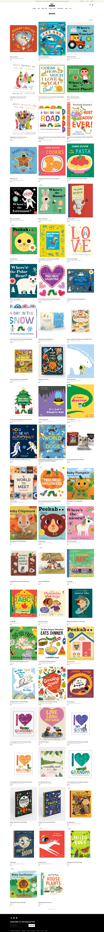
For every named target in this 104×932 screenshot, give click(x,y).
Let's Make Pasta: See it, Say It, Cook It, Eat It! (77, 178)
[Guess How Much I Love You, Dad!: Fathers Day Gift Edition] (51, 79)
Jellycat (11, 582)
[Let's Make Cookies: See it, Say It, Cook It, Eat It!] (51, 160)
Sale (70, 8)
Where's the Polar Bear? (15, 299)
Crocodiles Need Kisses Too (44, 782)
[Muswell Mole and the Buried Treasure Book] (23, 563)
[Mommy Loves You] (23, 39)
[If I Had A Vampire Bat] (51, 401)
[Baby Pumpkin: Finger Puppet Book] (80, 483)
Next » (55, 909)
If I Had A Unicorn (42, 862)
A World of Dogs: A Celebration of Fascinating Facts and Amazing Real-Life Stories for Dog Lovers (50, 460)
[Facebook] (14, 918)
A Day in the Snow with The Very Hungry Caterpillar (21, 339)
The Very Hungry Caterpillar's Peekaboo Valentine (49, 299)
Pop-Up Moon (13, 862)
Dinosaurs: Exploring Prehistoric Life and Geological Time (79, 339)
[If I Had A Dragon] (80, 683)
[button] (90, 4)
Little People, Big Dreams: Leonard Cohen (76, 621)
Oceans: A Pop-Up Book (43, 57)
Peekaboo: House (71, 661)
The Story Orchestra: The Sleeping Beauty (76, 299)
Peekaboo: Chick (13, 259)
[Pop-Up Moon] (23, 844)
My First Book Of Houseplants (44, 902)
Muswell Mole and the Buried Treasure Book (19, 581)
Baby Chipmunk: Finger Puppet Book (18, 541)
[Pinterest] (16, 918)
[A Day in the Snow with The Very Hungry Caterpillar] (23, 321)
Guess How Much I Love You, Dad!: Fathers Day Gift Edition (51, 97)
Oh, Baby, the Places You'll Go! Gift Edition (19, 701)
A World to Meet (13, 501)
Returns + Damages (31, 930)
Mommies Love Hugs (43, 621)
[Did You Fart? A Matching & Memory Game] (23, 643)
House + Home (52, 8)
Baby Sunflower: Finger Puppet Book (18, 902)
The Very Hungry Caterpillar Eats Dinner (47, 661)
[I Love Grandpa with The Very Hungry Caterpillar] (80, 764)
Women (34, 8)
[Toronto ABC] (80, 563)
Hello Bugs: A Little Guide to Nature (74, 862)
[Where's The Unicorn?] (80, 523)
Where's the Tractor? (71, 57)
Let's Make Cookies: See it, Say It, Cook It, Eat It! (48, 178)
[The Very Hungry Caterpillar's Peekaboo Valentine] (51, 281)
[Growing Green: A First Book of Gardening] (51, 683)
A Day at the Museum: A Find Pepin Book (19, 379)
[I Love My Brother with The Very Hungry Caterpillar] (23, 764)
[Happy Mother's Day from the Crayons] (23, 119)
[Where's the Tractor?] (80, 39)
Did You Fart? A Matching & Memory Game (19, 661)
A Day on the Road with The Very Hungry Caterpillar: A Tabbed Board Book (51, 137)
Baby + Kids (44, 8)
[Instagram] (11, 918)
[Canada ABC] (23, 603)
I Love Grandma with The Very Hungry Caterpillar (20, 742)
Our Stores (82, 1)
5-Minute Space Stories (43, 379)
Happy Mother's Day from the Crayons (18, 137)
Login (87, 1)
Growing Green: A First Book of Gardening (47, 701)
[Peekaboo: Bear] (51, 523)
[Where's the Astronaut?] (23, 200)
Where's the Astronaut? (15, 218)
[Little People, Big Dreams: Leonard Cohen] (80, 603)
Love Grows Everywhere (43, 742)
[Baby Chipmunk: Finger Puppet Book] (23, 523)
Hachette (40, 180)
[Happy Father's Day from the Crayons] (23, 79)
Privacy (38, 930)
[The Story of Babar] (80, 200)
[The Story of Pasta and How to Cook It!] (51, 804)
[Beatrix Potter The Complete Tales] (51, 321)
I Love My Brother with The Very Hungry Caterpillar (21, 782)
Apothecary (60, 8)
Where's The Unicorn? (71, 541)
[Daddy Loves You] (23, 160)
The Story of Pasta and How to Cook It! (46, 822)
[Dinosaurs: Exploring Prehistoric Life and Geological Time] (80, 321)
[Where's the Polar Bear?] (23, 281)
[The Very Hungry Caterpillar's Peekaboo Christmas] (23, 401)
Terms (42, 930)
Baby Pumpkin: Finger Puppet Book (74, 501)
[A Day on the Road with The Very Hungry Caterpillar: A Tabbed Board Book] (51, 119)
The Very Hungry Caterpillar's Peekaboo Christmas (21, 419)
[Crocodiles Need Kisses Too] (51, 764)
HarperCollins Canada (71, 582)
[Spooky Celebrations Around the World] (23, 804)
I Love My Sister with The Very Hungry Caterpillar (77, 742)
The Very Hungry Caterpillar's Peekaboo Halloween (49, 501)
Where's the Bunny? (42, 218)
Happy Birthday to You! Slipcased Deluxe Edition (48, 259)
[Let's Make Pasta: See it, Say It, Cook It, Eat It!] (80, 160)
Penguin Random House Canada (17, 58)
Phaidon (11, 823)
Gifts (66, 8)
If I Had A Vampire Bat (43, 419)
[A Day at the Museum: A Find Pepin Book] (23, 361)
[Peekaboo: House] (80, 643)
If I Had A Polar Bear (71, 379)
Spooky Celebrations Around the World (18, 822)
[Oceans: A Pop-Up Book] (51, 39)
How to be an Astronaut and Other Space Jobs (20, 459)
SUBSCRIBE (31, 925)
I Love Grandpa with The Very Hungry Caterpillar (77, 782)
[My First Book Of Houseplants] (51, 884)
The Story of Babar (71, 218)
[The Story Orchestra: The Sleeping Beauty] (80, 281)
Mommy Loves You (14, 57)
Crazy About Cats (71, 822)
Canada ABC (13, 621)
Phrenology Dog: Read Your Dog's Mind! (75, 459)
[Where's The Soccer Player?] (80, 79)
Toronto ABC (69, 581)
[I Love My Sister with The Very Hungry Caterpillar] (80, 724)
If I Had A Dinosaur (71, 419)
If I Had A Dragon (70, 701)
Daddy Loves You (13, 178)
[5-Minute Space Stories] (51, 361)
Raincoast (69, 502)
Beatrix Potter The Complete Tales (45, 339)
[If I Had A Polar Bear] (80, 361)
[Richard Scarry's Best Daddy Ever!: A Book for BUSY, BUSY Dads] (80, 119)
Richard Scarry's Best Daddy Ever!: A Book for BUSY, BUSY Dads (80, 137)
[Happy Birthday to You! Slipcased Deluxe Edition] (51, 241)
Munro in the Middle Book (44, 581)
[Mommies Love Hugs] (51, 603)
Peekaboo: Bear (41, 541)
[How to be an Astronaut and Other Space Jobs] (23, 441)
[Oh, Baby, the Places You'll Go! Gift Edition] (23, 683)
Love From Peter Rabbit (72, 259)
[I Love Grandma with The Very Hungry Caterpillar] (23, 724)
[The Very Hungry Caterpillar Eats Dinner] (51, 643)
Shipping (23, 930)
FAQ (46, 930)
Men (39, 8)
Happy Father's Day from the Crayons (18, 97)
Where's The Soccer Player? (73, 97)
